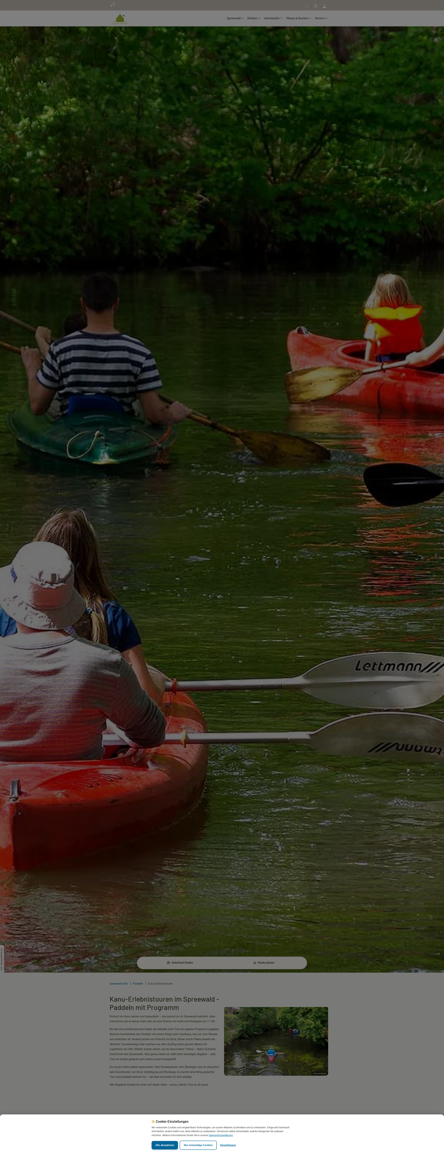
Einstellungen (228, 1145)
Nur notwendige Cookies (198, 1145)
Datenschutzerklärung (221, 1135)
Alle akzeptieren (164, 1145)
